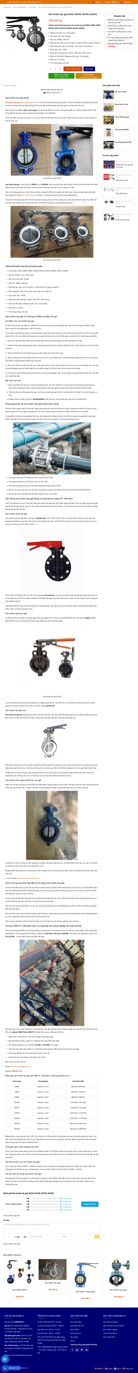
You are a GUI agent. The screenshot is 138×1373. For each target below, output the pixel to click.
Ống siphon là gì (121, 193)
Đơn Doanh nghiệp (110, 1329)
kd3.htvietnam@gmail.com (20, 1066)
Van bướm (32, 7)
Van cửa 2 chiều (121, 92)
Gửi (97, 1237)
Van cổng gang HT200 (123, 142)
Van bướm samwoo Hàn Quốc (28, 878)
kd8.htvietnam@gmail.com (31, 2)
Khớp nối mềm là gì (122, 220)
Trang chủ (7, 7)
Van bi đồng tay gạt (122, 117)
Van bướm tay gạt (52, 1283)
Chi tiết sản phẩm (9, 85)
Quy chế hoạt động (110, 1322)
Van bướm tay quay (118, 1290)
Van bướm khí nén (77, 1326)
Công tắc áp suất (122, 180)
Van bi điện (74, 1329)
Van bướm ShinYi (19, 1290)
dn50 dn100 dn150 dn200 (22, 102)
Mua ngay (89, 69)
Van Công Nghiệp (19, 7)
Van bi (72, 1341)
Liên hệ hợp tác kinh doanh (113, 1326)
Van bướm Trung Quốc (85, 1292)
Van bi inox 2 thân (121, 104)
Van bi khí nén (75, 1333)
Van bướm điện (76, 1322)
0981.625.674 (14, 2)
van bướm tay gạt (28, 195)
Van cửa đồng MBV (122, 129)
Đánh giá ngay (89, 1204)
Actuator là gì (120, 206)
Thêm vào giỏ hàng (73, 69)
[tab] (52, 85)
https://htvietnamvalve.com (22, 1355)
